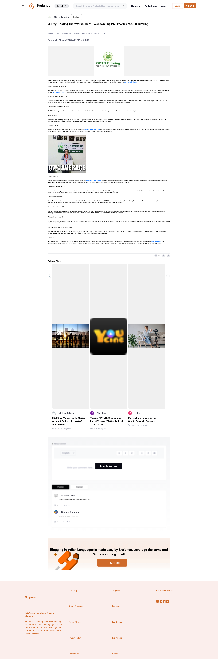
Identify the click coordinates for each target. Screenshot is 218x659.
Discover (136, 6)
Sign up (190, 5)
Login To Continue (108, 466)
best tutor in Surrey (131, 82)
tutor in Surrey (156, 241)
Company (73, 590)
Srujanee (30, 597)
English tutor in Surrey (94, 180)
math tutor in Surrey (59, 92)
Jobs (163, 6)
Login (177, 6)
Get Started (112, 563)
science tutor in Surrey (92, 129)
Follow (76, 17)
